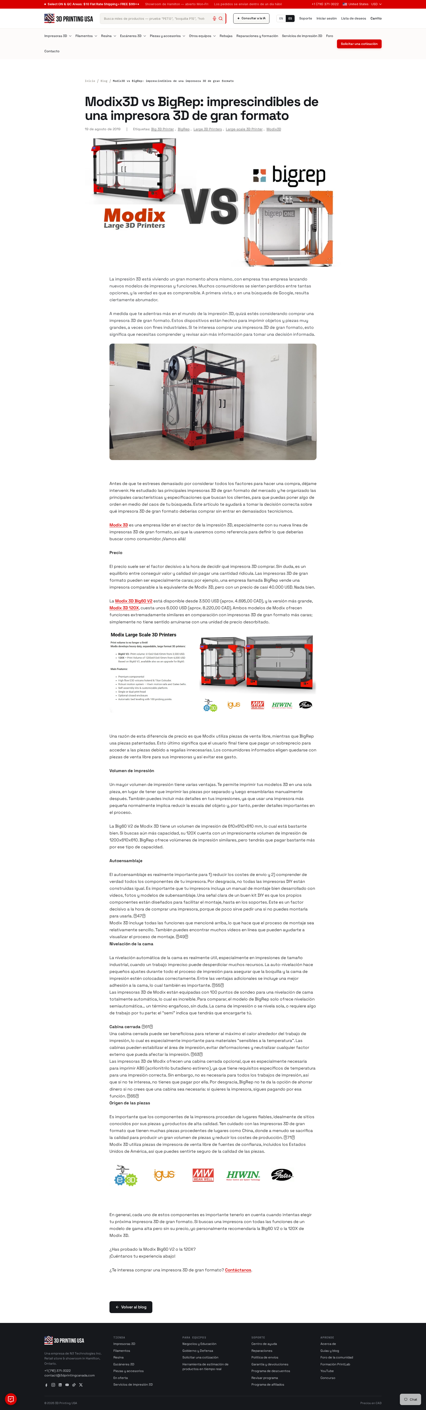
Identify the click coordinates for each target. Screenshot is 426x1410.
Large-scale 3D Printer (244, 129)
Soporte (305, 18)
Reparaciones (261, 1351)
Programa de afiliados (267, 1384)
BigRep (184, 129)
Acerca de (328, 1344)
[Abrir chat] (11, 1399)
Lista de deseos (353, 18)
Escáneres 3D (131, 36)
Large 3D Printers (208, 129)
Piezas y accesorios (165, 36)
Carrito (376, 18)
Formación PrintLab (335, 1364)
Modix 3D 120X (124, 608)
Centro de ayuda (264, 1344)
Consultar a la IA (251, 18)
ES (290, 18)
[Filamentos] (96, 36)
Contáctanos (238, 1270)
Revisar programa (264, 1378)
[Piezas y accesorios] (184, 36)
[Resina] (115, 36)
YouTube (327, 1371)
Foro (329, 36)
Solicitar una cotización (359, 44)
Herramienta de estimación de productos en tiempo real (205, 1366)
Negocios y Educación (199, 1344)
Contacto (51, 51)
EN (281, 18)
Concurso (327, 1378)
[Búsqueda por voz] (214, 18)
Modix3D (273, 129)
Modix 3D (118, 525)
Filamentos (84, 36)
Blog (104, 81)
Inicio (90, 81)
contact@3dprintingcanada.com (69, 1375)
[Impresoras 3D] (70, 36)
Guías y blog (329, 1351)
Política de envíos (264, 1357)
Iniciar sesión (327, 18)
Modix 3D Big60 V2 (133, 601)
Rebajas (226, 36)
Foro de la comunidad (336, 1357)
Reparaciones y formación (257, 36)
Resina (106, 36)
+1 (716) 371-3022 (325, 4)
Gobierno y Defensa (197, 1351)
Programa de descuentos (270, 1371)
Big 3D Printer (162, 129)
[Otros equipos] (214, 36)
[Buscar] (220, 18)
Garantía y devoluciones (269, 1364)
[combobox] (163, 18)
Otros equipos (200, 36)
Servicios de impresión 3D (302, 36)
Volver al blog (133, 1307)
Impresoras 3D (55, 36)
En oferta (120, 1378)
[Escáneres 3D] (144, 36)
